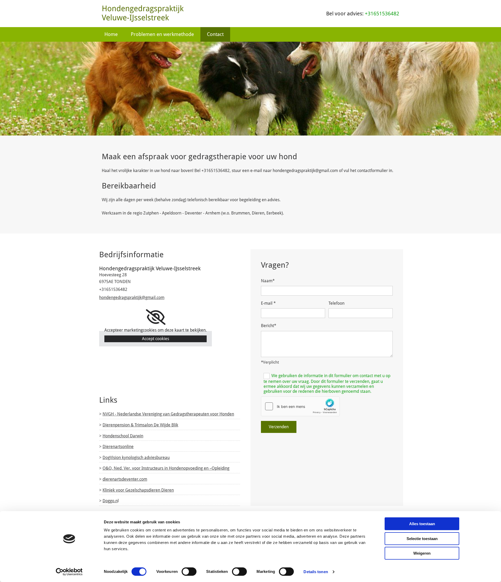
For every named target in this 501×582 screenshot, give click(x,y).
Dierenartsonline (118, 446)
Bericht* (268, 325)
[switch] (189, 571)
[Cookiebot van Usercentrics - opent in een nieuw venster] (69, 572)
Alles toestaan (422, 524)
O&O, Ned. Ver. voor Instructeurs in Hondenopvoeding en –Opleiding (166, 468)
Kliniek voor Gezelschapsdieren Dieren (138, 490)
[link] (155, 317)
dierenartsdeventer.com (125, 479)
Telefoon (336, 303)
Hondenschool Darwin (123, 435)
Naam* (268, 280)
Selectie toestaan (422, 538)
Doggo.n (110, 500)
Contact (215, 34)
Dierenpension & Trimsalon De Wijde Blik (140, 424)
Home (111, 34)
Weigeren (422, 553)
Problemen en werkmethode (162, 34)
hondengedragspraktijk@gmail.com (131, 297)
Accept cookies (155, 338)
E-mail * (268, 303)
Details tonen (315, 571)
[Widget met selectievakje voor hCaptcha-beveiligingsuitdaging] (300, 406)
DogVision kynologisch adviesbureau (136, 457)
